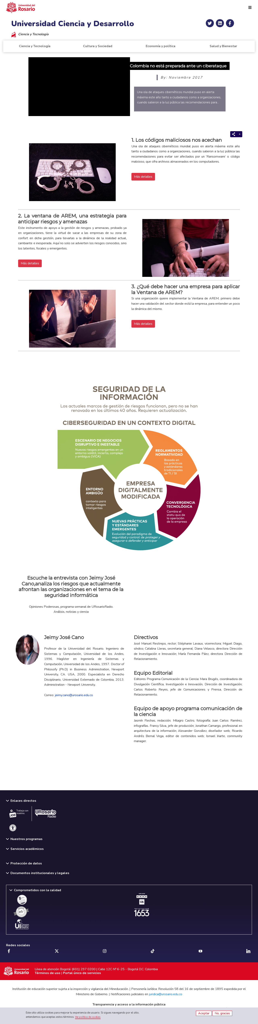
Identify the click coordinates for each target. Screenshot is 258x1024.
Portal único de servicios (82, 973)
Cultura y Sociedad (97, 46)
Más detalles (143, 176)
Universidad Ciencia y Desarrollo (72, 24)
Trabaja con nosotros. (22, 812)
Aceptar (203, 1013)
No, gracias (222, 1013)
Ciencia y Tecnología (34, 46)
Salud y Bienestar (223, 46)
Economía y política (160, 46)
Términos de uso (47, 973)
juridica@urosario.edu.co (165, 994)
